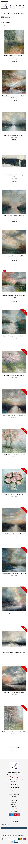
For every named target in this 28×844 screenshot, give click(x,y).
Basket (22, 13)
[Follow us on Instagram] (18, 814)
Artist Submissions (14, 787)
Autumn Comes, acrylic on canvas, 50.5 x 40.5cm (14, 56)
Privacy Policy (14, 793)
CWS (23, 835)
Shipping (14, 791)
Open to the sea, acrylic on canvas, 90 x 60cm (14, 652)
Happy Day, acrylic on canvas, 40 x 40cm (14, 494)
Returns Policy (14, 789)
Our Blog (14, 796)
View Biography (4, 26)
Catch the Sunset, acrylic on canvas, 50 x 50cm (14, 415)
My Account (14, 802)
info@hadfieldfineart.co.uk (15, 776)
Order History (14, 804)
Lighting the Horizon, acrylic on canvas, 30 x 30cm (14, 216)
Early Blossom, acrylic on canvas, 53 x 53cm (14, 455)
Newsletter (14, 808)
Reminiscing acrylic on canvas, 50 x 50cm (14, 256)
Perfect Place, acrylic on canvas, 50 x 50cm (14, 692)
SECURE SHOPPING (8, 839)
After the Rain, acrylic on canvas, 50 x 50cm (14, 336)
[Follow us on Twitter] (12, 814)
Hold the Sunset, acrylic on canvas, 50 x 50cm (14, 534)
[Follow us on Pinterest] (15, 814)
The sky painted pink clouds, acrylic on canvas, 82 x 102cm (14, 296)
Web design (18, 835)
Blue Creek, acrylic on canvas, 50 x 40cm (14, 135)
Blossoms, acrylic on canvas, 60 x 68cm (14, 375)
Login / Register (15, 13)
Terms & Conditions (14, 794)
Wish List (14, 806)
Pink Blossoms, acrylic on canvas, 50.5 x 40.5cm (14, 732)
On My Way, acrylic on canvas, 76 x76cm (14, 613)
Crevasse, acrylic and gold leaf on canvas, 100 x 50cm (14, 175)
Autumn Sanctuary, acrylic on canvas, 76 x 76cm (14, 96)
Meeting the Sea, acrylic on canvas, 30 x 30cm (14, 573)
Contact (7, 13)
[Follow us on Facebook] (10, 814)
